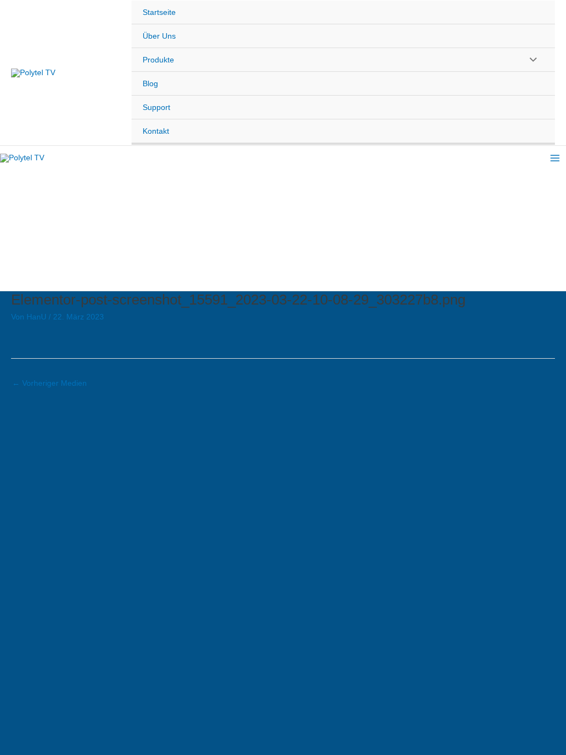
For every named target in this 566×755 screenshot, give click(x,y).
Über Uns (159, 36)
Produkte (158, 59)
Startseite (159, 12)
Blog (150, 83)
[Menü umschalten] (530, 59)
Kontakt (156, 131)
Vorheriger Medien (49, 383)
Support (156, 107)
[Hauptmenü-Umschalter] (554, 158)
